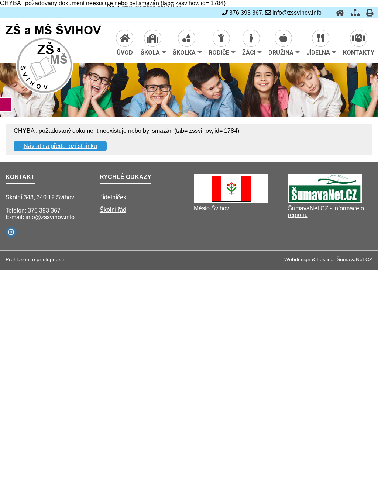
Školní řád (113, 210)
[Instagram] (11, 232)
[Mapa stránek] (353, 12)
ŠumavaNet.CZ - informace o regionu (326, 211)
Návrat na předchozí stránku (60, 146)
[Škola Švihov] (45, 93)
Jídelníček (113, 197)
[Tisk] (367, 12)
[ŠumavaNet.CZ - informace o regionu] (325, 201)
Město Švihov (211, 208)
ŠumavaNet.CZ (354, 259)
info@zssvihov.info (50, 217)
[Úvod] (337, 12)
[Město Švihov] (231, 201)
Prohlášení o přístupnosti (35, 259)
